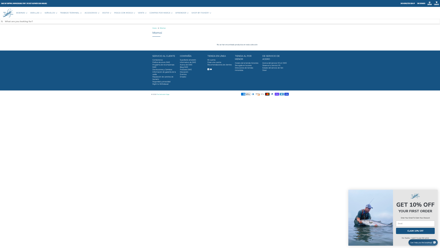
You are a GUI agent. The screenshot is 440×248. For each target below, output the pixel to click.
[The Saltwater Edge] (8, 12)
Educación (184, 72)
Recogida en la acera (243, 65)
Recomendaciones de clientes (219, 65)
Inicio (154, 28)
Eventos (183, 74)
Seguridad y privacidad (161, 82)
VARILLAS (34, 13)
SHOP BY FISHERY (200, 13)
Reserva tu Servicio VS (271, 65)
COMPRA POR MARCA (160, 13)
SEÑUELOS (50, 13)
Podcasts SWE (186, 70)
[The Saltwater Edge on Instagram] (208, 70)
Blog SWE (184, 67)
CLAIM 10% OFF (415, 231)
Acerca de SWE (186, 65)
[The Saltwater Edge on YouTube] (211, 70)
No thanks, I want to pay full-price (415, 238)
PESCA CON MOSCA (123, 13)
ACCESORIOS (91, 13)
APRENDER (180, 13)
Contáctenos (157, 60)
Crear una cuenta (214, 62)
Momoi (163, 28)
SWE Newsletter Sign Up (408, 3)
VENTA (141, 13)
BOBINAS (20, 13)
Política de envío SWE (161, 62)
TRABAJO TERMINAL (69, 13)
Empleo (183, 77)
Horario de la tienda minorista (246, 63)
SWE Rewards (421, 3)
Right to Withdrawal (160, 84)
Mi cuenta (211, 60)
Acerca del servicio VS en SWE (274, 63)
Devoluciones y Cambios (162, 70)
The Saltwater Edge (163, 94)
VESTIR (105, 13)
